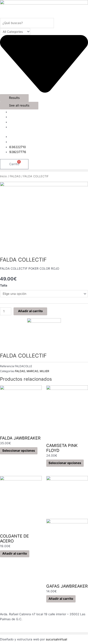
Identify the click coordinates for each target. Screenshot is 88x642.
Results (14, 98)
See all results (19, 105)
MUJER (44, 371)
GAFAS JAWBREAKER (67, 586)
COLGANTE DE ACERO (14, 538)
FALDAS (15, 176)
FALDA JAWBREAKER (20, 437)
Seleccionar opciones (18, 450)
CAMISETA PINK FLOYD (62, 448)
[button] (44, 170)
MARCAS (32, 371)
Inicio (3, 176)
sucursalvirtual (56, 639)
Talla (3, 285)
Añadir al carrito (30, 311)
